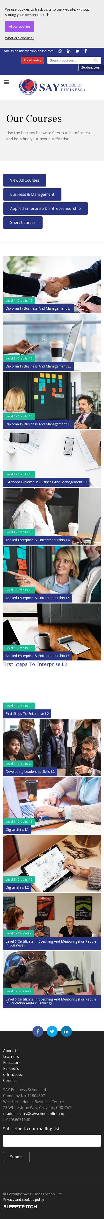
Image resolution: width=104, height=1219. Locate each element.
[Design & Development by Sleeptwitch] (20, 1206)
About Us (11, 1050)
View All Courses (24, 180)
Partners (11, 1068)
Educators (12, 1062)
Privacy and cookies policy (23, 1199)
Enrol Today (32, 60)
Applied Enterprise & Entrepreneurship (45, 208)
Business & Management (32, 194)
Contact (10, 1080)
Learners (11, 1056)
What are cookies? (19, 38)
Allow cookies (19, 26)
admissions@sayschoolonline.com (28, 51)
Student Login (91, 67)
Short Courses (23, 222)
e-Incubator (13, 1074)
